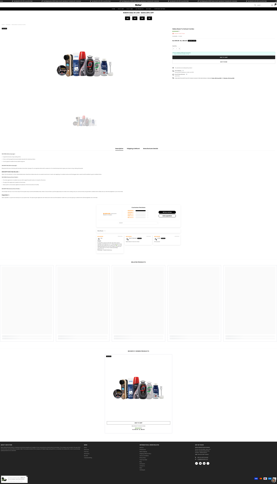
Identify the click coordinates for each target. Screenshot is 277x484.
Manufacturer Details (150, 148)
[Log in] (272, 5)
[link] (27, 336)
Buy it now (223, 62)
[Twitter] (208, 463)
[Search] (261, 5)
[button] (175, 31)
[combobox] (263, 5)
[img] (100, 236)
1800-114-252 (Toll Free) (203, 457)
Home (3, 24)
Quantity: (174, 46)
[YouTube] (204, 463)
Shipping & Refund (133, 148)
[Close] (28, 476)
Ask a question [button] (167, 216)
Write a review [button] (167, 212)
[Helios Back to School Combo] (138, 388)
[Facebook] (196, 463)
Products (8, 24)
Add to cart (224, 57)
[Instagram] (200, 463)
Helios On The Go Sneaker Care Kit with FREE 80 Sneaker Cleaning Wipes (16, 479)
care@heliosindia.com (203, 459)
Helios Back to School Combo (138, 426)
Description (119, 148)
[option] (85, 64)
